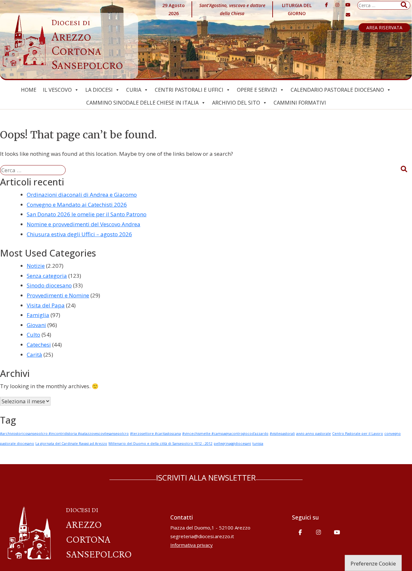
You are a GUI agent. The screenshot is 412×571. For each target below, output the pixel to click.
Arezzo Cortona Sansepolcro (87, 45)
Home (28, 89)
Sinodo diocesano (49, 285)
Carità (34, 354)
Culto (33, 334)
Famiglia (38, 315)
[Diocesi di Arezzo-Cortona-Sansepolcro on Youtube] (347, 4)
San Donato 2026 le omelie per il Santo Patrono (86, 214)
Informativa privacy (191, 545)
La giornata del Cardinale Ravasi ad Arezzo (71, 443)
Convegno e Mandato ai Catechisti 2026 (77, 204)
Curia (133, 89)
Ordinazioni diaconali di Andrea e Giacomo (82, 194)
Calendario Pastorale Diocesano (337, 89)
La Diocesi (99, 89)
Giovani (36, 325)
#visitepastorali (282, 433)
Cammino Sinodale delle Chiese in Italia (142, 102)
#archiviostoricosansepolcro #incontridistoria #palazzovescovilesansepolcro (64, 433)
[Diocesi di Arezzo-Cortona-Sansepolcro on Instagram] (337, 4)
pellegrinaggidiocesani (232, 443)
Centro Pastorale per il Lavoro (357, 433)
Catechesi (39, 344)
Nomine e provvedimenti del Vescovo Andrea (83, 224)
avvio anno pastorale (313, 433)
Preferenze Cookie (373, 563)
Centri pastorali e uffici (189, 89)
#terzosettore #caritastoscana (155, 433)
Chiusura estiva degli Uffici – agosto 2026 (79, 234)
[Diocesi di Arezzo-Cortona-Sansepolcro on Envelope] (347, 14)
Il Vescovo (57, 89)
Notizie (36, 265)
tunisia (257, 443)
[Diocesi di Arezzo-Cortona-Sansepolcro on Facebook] (326, 4)
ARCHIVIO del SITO (236, 102)
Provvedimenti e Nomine (58, 295)
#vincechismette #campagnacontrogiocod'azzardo (225, 433)
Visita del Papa (46, 305)
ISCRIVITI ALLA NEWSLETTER (206, 477)
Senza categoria (47, 275)
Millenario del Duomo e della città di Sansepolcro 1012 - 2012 (160, 443)
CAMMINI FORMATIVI (300, 102)
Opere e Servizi (257, 89)
